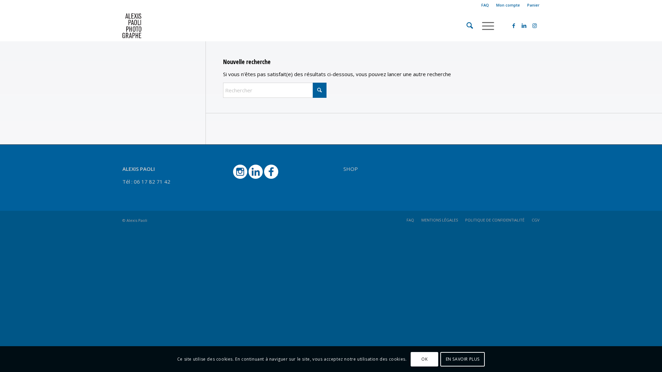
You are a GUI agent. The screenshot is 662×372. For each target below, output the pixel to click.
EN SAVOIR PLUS (463, 359)
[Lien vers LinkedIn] (524, 25)
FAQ (485, 5)
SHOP (350, 168)
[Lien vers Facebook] (514, 25)
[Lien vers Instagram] (534, 25)
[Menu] (486, 26)
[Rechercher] (470, 26)
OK (424, 359)
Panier (533, 5)
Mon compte (508, 5)
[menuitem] (485, 5)
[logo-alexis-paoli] (155, 26)
